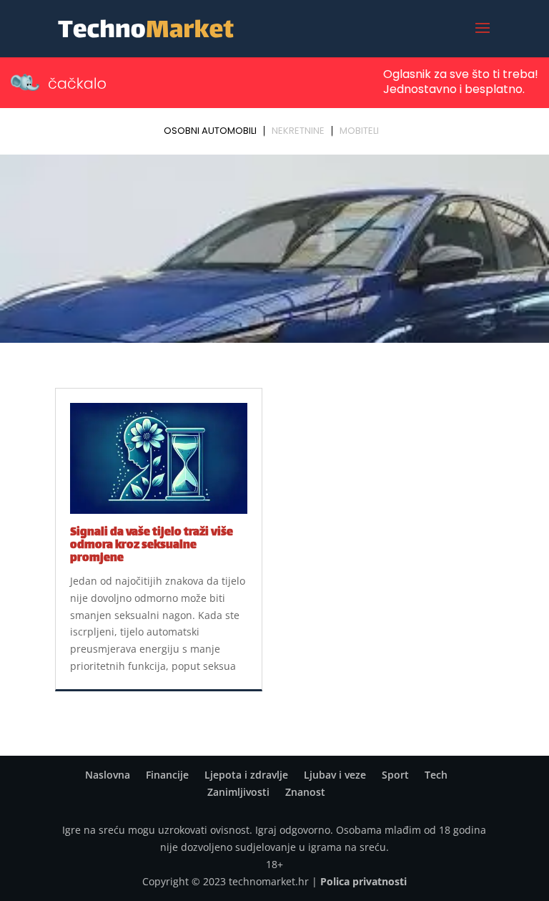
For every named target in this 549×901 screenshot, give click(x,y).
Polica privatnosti (363, 881)
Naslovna (107, 774)
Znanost (305, 792)
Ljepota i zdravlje (246, 774)
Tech (436, 774)
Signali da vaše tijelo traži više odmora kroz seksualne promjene (151, 545)
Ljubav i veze (335, 774)
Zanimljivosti (238, 792)
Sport (395, 774)
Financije (167, 774)
